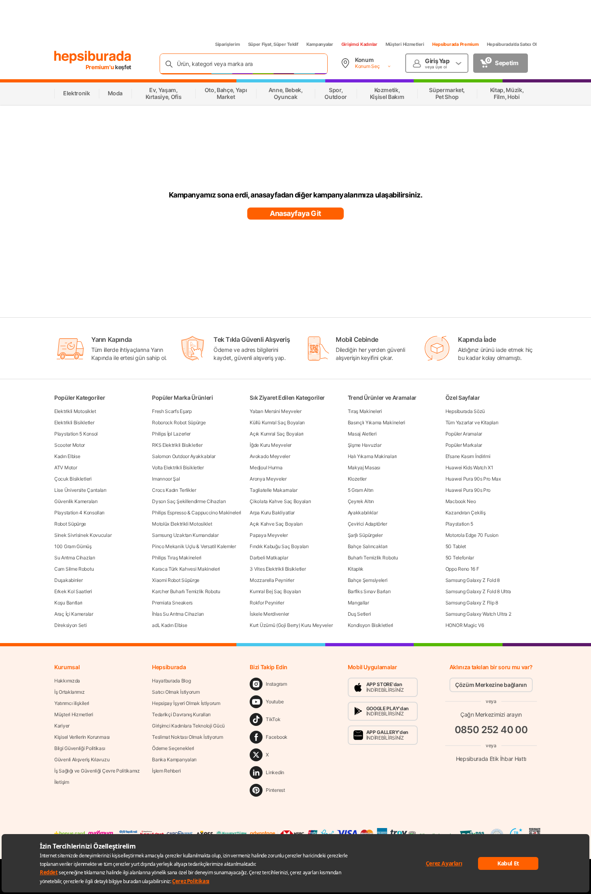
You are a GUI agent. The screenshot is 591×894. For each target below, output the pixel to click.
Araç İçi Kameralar (73, 614)
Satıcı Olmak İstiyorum (175, 692)
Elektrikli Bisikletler (74, 422)
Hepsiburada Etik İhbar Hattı (491, 758)
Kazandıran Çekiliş (465, 513)
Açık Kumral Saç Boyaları (277, 434)
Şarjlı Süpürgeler (365, 535)
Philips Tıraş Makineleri (176, 558)
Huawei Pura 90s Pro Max (473, 479)
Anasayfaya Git (295, 213)
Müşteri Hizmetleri (405, 44)
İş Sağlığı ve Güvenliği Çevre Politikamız (97, 771)
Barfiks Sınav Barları (369, 591)
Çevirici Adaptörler (367, 524)
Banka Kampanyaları (174, 759)
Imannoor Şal (166, 479)
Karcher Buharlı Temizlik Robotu (186, 591)
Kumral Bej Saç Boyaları (275, 591)
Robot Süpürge (70, 524)
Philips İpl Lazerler (171, 434)
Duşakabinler (68, 580)
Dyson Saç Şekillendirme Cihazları (189, 501)
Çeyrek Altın (361, 501)
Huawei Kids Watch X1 (469, 467)
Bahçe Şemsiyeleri (368, 580)
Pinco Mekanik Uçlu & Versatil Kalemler (194, 546)
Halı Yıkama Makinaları (372, 456)
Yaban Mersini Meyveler (275, 411)
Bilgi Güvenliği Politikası (79, 748)
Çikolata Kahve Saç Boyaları (280, 501)
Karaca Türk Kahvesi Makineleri (186, 569)
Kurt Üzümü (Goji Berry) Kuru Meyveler (291, 625)
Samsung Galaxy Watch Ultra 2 (478, 614)
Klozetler (357, 479)
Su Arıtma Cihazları (74, 558)
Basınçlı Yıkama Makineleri (376, 422)
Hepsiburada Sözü (465, 411)
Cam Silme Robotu (74, 569)
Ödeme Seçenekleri (173, 748)
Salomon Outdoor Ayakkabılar (183, 456)
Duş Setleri (359, 614)
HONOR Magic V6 (464, 625)
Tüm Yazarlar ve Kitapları (472, 422)
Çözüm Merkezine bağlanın (491, 684)
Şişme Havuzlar (365, 445)
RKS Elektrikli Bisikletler (177, 445)
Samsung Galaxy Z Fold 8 (472, 580)
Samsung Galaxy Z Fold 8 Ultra (478, 591)
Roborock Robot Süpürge (178, 422)
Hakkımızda (67, 681)
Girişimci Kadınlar (359, 44)
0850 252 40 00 (491, 730)
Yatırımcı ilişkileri (71, 703)
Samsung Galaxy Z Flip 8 (471, 603)
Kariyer (62, 726)
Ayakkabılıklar (363, 513)
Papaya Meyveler (269, 535)
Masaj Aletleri (362, 434)
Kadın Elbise (67, 456)
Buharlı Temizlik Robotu (373, 558)
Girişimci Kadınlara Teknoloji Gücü (188, 726)
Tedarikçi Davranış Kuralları (181, 714)
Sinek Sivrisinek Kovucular (82, 535)
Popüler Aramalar (463, 434)
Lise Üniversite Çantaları (80, 490)
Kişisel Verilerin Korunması (82, 737)
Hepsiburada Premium (455, 44)
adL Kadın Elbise (169, 625)
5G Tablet (455, 546)
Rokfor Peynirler (267, 603)
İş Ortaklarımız (69, 692)
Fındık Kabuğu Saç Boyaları (279, 546)
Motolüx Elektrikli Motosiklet (182, 524)
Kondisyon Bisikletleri (370, 625)
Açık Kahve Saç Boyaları (276, 524)
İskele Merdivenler (269, 614)
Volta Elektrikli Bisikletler (178, 467)
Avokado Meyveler (270, 456)
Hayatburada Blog (171, 681)
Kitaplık (356, 569)
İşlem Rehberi (166, 771)
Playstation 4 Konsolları (79, 513)
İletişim (61, 782)
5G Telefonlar (459, 558)
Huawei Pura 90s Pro (467, 490)
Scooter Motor (69, 445)
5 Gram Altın (360, 490)
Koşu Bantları (68, 603)
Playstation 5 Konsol (76, 434)
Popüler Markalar (463, 445)
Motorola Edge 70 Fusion (472, 535)
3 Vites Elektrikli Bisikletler (278, 569)
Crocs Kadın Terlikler (174, 490)
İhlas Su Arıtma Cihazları (178, 614)
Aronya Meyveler (268, 479)
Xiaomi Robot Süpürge (175, 580)
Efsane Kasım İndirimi (467, 456)
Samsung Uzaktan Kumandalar (185, 535)
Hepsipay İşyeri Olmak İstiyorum (186, 703)
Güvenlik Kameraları (75, 501)
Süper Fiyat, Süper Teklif (273, 44)
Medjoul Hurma (266, 467)
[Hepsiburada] (92, 57)
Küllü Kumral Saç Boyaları (277, 422)
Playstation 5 (459, 524)
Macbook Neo (460, 501)
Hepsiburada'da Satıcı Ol (512, 44)
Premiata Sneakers (172, 603)
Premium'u (100, 67)
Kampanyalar (319, 44)
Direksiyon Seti (70, 625)
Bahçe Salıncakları (368, 546)
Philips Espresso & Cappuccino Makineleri (196, 513)
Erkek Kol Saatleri (73, 591)
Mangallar (358, 603)
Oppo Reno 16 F (462, 569)
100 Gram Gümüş (73, 546)
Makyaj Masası (364, 467)
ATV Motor (65, 467)
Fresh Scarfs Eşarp (172, 411)
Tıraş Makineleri (365, 411)
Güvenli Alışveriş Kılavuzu (81, 759)
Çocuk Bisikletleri (73, 479)
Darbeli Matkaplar (269, 558)
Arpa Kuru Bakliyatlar (272, 513)
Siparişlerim (227, 44)
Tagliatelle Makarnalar (273, 490)
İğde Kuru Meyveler (270, 445)
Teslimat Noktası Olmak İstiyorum (187, 737)
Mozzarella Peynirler (272, 580)
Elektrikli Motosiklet (75, 411)
